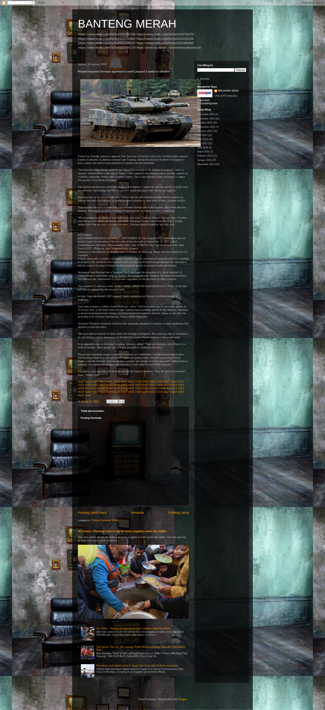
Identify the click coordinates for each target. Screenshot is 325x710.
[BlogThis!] (112, 401)
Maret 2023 (203, 151)
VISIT (81, 381)
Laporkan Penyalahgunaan (207, 103)
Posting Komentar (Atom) (105, 520)
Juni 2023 (202, 139)
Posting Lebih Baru (92, 513)
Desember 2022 (205, 164)
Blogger (182, 699)
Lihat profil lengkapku (225, 95)
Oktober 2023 (204, 122)
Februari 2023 (204, 155)
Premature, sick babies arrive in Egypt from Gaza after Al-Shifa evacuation (137, 665)
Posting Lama (178, 513)
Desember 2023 (205, 114)
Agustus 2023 (204, 131)
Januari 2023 (204, 160)
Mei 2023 (202, 143)
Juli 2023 (202, 135)
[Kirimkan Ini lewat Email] (108, 401)
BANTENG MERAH (127, 23)
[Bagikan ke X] (115, 401)
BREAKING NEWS (228, 90)
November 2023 (205, 118)
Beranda (137, 513)
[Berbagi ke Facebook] (119, 401)
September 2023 (206, 126)
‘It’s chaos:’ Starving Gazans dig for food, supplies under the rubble (122, 531)
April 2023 (202, 147)
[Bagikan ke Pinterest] (123, 401)
